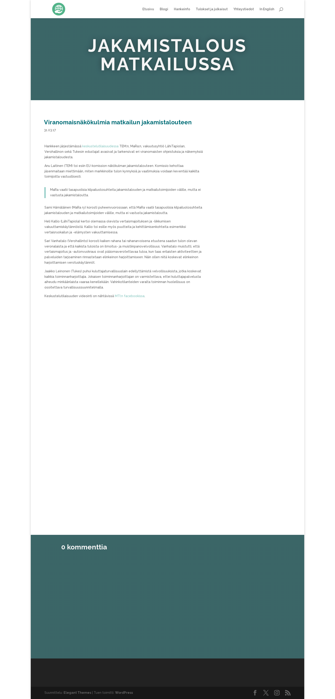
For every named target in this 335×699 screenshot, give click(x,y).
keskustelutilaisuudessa (100, 146)
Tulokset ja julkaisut (212, 9)
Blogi (164, 9)
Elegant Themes (77, 692)
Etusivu (148, 9)
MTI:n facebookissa (129, 296)
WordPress (124, 692)
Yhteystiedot (243, 9)
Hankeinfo (182, 9)
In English (267, 9)
